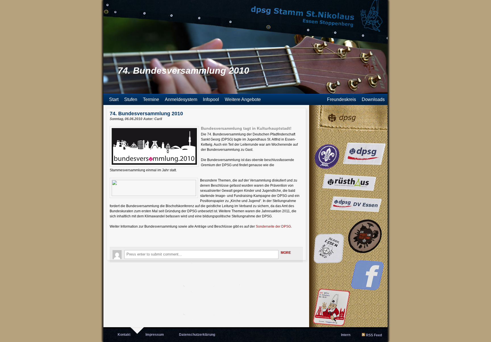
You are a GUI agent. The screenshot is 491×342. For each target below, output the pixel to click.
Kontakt (124, 335)
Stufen (130, 99)
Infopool (211, 99)
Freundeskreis (341, 99)
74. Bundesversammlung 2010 (146, 113)
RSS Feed (374, 335)
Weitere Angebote (243, 99)
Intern (345, 335)
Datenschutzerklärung (197, 335)
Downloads (373, 99)
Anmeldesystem (181, 99)
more (286, 253)
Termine (151, 99)
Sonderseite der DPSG (273, 226)
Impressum (154, 335)
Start (113, 99)
